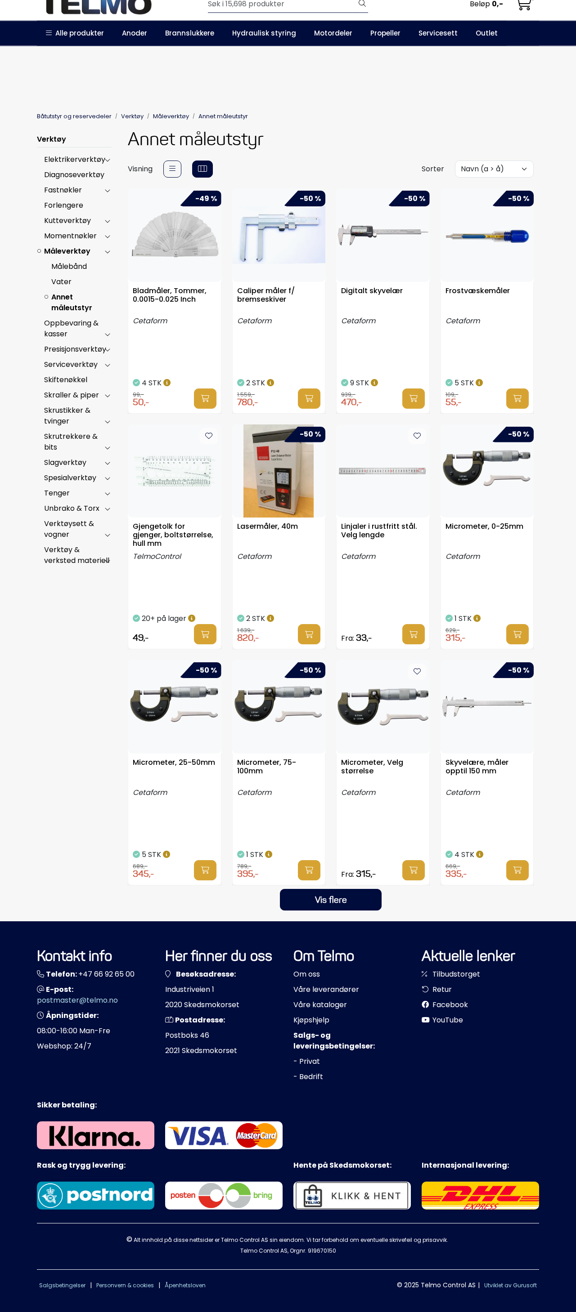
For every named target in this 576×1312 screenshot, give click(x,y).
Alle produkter (78, 33)
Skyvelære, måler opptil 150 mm (477, 767)
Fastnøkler (63, 190)
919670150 (322, 1250)
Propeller (385, 33)
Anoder (134, 33)
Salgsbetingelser (62, 1285)
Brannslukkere (189, 33)
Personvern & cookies (125, 1285)
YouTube (447, 1020)
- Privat (306, 1061)
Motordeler (333, 33)
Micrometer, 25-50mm (174, 763)
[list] (172, 169)
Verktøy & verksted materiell (76, 555)
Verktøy (51, 139)
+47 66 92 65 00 (106, 974)
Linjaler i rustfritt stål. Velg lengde (379, 531)
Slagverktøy (65, 462)
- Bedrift (308, 1076)
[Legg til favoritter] (209, 436)
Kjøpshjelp (311, 1020)
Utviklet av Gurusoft (510, 1285)
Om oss (306, 974)
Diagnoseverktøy (74, 175)
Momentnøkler (70, 236)
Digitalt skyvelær (372, 291)
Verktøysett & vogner (69, 529)
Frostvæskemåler (478, 291)
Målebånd (69, 266)
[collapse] (107, 159)
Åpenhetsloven (185, 1285)
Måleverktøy (67, 251)
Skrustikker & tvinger (67, 415)
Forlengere (63, 205)
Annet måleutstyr (71, 302)
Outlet (487, 33)
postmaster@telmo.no (77, 1000)
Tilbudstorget (455, 974)
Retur (441, 989)
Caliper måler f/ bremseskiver (266, 295)
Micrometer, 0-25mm (484, 526)
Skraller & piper (71, 395)
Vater (61, 282)
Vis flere (331, 899)
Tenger (57, 493)
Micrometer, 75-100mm (266, 767)
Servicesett (438, 33)
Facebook (449, 1005)
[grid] (202, 169)
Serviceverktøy (71, 364)
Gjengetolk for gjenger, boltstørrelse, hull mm (173, 534)
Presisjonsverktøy (75, 349)
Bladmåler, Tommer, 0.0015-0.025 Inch (170, 295)
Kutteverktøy (67, 220)
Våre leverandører (326, 989)
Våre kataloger (320, 1005)
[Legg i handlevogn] (205, 398)
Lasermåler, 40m (267, 526)
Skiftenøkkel (65, 380)
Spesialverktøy (70, 478)
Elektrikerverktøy (74, 159)
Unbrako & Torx (71, 508)
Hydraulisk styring (264, 33)
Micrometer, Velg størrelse (372, 767)
